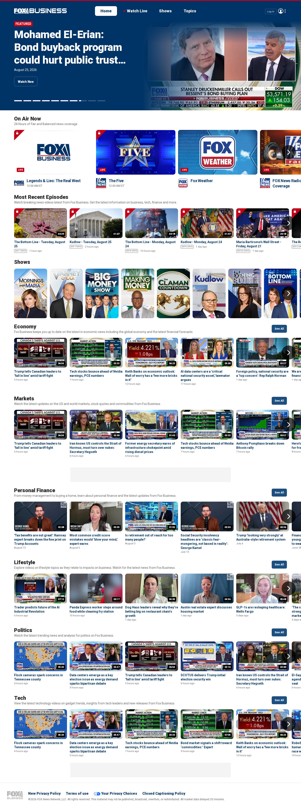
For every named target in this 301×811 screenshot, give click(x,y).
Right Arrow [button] (289, 152)
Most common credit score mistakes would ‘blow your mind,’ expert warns (94, 539)
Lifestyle (24, 562)
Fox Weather (202, 180)
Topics (190, 11)
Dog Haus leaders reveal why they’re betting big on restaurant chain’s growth (151, 611)
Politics (23, 630)
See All (279, 328)
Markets (24, 398)
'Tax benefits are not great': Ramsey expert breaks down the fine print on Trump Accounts (40, 539)
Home (105, 11)
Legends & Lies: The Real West (54, 180)
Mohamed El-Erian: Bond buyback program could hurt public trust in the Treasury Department (68, 60)
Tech (20, 698)
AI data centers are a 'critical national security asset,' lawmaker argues (205, 376)
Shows (165, 11)
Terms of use (77, 793)
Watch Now (26, 81)
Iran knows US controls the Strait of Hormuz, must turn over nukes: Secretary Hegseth (95, 448)
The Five (116, 180)
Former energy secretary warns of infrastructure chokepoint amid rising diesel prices (150, 448)
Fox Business (15, 795)
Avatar (280, 11)
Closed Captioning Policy (163, 793)
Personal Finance (34, 490)
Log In (270, 11)
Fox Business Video (40, 11)
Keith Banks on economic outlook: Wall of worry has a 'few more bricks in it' (151, 376)
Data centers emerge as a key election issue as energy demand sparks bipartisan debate (94, 679)
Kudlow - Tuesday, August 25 (90, 242)
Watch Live (137, 11)
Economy (25, 326)
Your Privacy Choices (119, 793)
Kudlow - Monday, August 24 (201, 242)
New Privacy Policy (44, 793)
